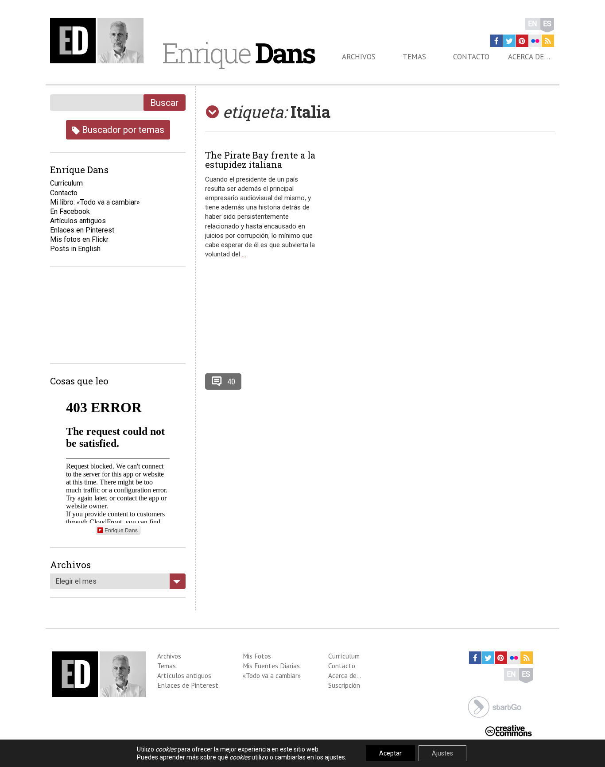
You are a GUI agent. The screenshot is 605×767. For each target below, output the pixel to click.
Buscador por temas (122, 129)
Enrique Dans (121, 530)
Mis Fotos (257, 655)
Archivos (359, 57)
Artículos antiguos (78, 221)
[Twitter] (509, 41)
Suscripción (344, 685)
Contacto (471, 57)
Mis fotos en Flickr (79, 239)
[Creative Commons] (508, 730)
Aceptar (390, 753)
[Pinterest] (522, 41)
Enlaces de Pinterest (187, 685)
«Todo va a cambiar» (272, 675)
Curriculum (66, 183)
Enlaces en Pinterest (82, 230)
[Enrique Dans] (99, 40)
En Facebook (70, 211)
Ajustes (442, 753)
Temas (414, 57)
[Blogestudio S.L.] (494, 706)
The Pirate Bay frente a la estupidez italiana (260, 159)
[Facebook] (496, 41)
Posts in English (75, 248)
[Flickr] (535, 41)
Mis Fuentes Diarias (271, 665)
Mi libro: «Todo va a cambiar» (95, 202)
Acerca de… (529, 57)
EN (532, 23)
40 (231, 381)
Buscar (164, 102)
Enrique (238, 53)
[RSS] (548, 41)
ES (547, 23)
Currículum (344, 655)
